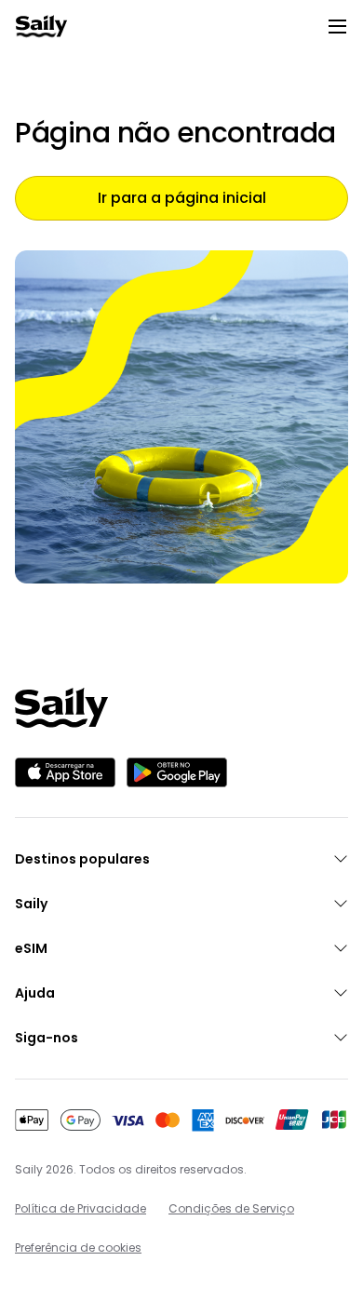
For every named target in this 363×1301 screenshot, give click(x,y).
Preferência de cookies (78, 1247)
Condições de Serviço (231, 1208)
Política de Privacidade (80, 1208)
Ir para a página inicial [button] (182, 197)
